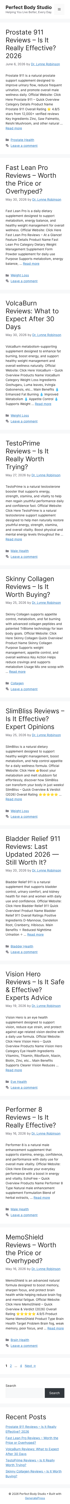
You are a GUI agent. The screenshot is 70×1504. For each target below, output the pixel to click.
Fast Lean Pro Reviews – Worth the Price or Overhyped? (31, 179)
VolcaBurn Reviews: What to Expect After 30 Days (32, 315)
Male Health (20, 551)
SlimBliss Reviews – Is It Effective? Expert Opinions (35, 719)
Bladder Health (22, 946)
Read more (14, 128)
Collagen (17, 683)
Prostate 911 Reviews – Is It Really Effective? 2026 (31, 44)
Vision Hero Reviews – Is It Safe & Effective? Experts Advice (35, 985)
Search (11, 1386)
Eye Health (19, 1082)
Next (30, 1366)
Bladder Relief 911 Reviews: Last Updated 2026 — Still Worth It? (33, 850)
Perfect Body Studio (29, 7)
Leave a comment (24, 146)
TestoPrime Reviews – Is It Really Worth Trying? (27, 455)
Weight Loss (20, 275)
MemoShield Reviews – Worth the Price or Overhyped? (31, 1249)
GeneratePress (35, 1498)
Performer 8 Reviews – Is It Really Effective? (31, 1117)
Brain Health (20, 1340)
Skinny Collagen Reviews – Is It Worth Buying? (30, 586)
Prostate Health (22, 140)
